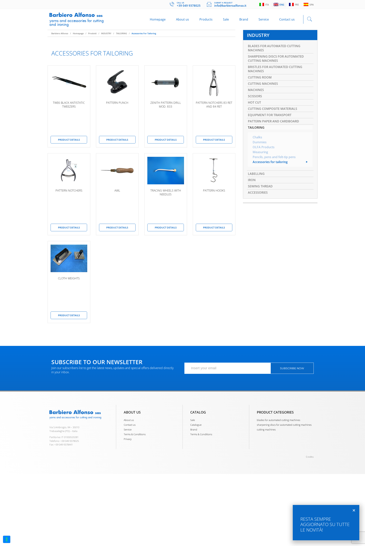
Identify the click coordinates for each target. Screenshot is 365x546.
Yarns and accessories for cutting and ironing (76, 22)
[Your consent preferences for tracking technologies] (6, 539)
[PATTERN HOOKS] (214, 170)
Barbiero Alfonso (59, 33)
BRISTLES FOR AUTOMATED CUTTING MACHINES (275, 69)
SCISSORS (255, 96)
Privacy (128, 439)
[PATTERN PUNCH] (117, 82)
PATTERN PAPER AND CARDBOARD (273, 121)
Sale (226, 19)
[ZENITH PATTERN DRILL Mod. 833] (165, 82)
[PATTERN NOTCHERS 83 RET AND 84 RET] (214, 82)
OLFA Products (264, 147)
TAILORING (121, 33)
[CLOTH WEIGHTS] (69, 258)
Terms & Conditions (135, 434)
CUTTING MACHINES (263, 84)
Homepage (158, 19)
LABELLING (256, 174)
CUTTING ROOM (260, 77)
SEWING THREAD (260, 186)
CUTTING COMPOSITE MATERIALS (272, 109)
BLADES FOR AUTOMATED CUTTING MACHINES (274, 48)
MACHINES (256, 90)
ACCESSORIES (258, 192)
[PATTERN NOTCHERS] (69, 170)
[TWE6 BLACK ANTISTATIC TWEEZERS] (69, 82)
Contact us (287, 19)
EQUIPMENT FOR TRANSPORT (269, 115)
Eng (281, 4)
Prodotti (92, 33)
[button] (353, 510)
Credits (310, 456)
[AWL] (117, 170)
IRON (252, 180)
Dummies (260, 142)
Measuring (260, 152)
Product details (69, 139)
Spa (311, 4)
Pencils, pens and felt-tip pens (274, 156)
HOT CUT (254, 102)
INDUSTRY (106, 33)
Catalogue (196, 424)
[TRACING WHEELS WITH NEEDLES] (165, 170)
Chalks (257, 137)
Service (264, 19)
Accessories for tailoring (144, 33)
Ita (266, 4)
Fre (296, 4)
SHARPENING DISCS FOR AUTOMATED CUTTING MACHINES (276, 58)
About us (182, 19)
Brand (243, 19)
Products (206, 19)
